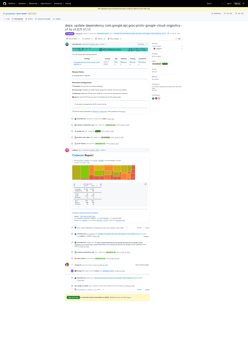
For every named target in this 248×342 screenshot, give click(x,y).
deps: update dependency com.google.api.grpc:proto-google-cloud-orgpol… (100, 227)
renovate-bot (76, 44)
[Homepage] (4, 3)
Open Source (46, 3)
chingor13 (78, 33)
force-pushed (90, 234)
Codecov (78, 155)
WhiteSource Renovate (100, 111)
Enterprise (58, 3)
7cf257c (147, 227)
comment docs (120, 220)
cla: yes (98, 131)
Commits (89, 39)
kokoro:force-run (110, 125)
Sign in (129, 297)
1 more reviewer (156, 46)
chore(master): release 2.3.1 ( (87, 289)
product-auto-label (83, 137)
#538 (81, 160)
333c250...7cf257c (102, 220)
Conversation (75, 39)
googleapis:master (103, 33)
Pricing (68, 3)
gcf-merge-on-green (81, 286)
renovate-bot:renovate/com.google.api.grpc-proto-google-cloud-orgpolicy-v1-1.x (140, 33)
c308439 (147, 289)
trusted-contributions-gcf (85, 125)
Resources (33, 3)
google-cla (80, 131)
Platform (12, 3)
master (95, 160)
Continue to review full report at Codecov (85, 212)
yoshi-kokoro (81, 143)
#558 (98, 289)
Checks (102, 39)
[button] (103, 44)
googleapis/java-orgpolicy (82, 75)
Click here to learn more (87, 216)
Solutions (22, 3)
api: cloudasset (105, 137)
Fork (229, 13)
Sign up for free (73, 297)
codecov (75, 150)
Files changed (116, 39)
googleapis (10, 13)
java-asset (22, 13)
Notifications (217, 13)
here (124, 111)
